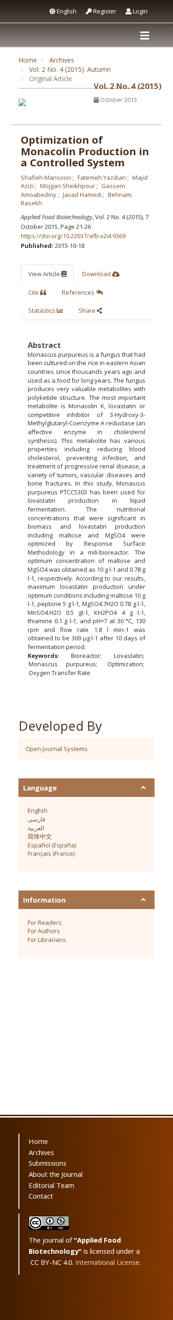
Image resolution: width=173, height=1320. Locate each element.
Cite (34, 292)
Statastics (42, 310)
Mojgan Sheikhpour (68, 186)
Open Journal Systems (56, 749)
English (66, 11)
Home (27, 60)
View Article (44, 274)
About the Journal (56, 1174)
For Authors (44, 931)
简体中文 (40, 836)
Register (104, 11)
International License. (108, 1262)
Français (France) (51, 853)
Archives (61, 60)
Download (97, 274)
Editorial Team (51, 1185)
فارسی (36, 819)
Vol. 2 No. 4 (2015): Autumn (70, 69)
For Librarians (47, 939)
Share (87, 310)
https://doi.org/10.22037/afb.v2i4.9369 (73, 236)
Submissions (47, 1163)
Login (139, 11)
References (79, 292)
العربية (36, 828)
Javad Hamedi (83, 194)
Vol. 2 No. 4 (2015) (127, 86)
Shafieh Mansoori (46, 177)
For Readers (45, 922)
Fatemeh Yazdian (102, 177)
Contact (41, 1195)
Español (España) (52, 845)
